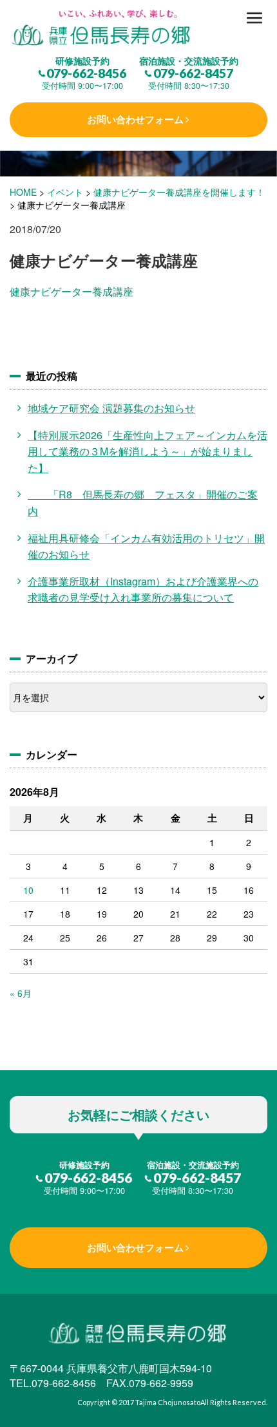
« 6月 (21, 993)
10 (28, 890)
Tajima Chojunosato (167, 1402)
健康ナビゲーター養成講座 (71, 291)
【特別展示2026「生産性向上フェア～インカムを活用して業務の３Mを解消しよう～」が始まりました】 (147, 451)
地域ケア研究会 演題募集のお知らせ (111, 408)
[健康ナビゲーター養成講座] (138, 29)
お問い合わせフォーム (135, 119)
